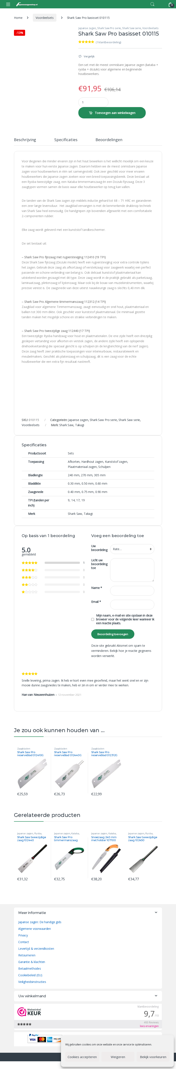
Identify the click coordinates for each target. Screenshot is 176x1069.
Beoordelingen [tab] (109, 140)
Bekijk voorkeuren (153, 1057)
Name (96, 588)
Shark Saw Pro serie (109, 28)
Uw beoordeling (99, 548)
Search (152, 4)
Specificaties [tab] (65, 140)
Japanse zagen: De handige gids (39, 922)
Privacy (23, 935)
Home (18, 18)
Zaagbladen (23, 748)
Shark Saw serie (131, 28)
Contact (23, 942)
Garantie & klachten (31, 962)
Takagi (79, 425)
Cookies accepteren (82, 1057)
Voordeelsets (44, 18)
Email (96, 602)
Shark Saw (66, 425)
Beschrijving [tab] (25, 140)
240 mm (73, 475)
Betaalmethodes (29, 968)
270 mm (86, 475)
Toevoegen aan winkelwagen (115, 113)
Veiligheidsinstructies (32, 982)
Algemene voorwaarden (34, 929)
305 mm (99, 475)
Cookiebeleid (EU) (30, 975)
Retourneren (26, 955)
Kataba (75, 833)
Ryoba (37, 833)
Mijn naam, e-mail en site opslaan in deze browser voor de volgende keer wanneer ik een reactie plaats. (125, 619)
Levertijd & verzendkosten (36, 949)
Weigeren (118, 1057)
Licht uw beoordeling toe (99, 564)
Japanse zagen (87, 28)
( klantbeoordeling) (108, 42)
